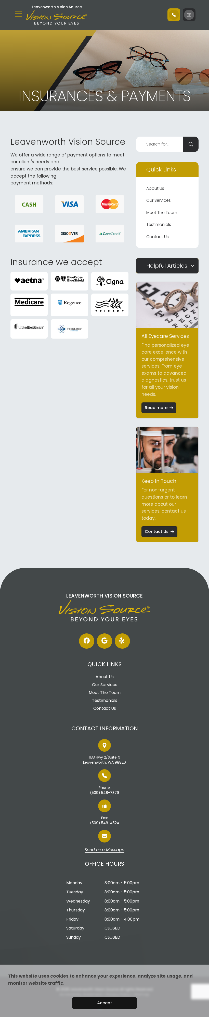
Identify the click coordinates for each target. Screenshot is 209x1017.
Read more (156, 408)
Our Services (158, 200)
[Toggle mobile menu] (19, 14)
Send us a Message (104, 850)
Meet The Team (161, 212)
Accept (104, 1003)
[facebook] (86, 641)
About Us (155, 188)
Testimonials (158, 224)
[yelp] (122, 641)
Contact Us (157, 237)
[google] (104, 641)
